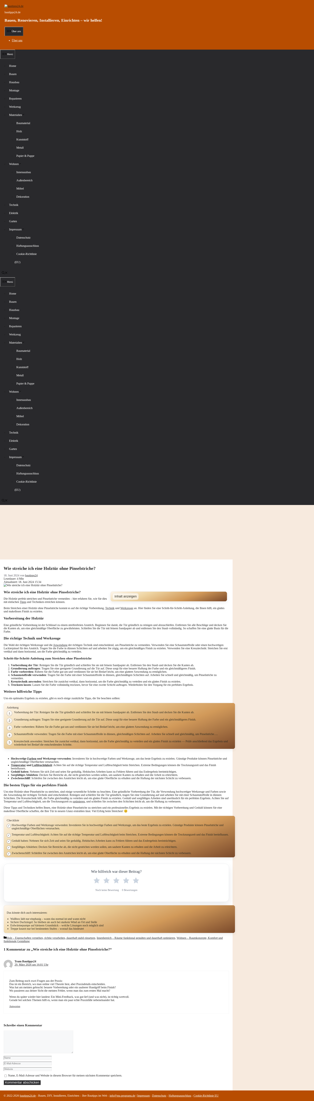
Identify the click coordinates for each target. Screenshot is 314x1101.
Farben (31, 758)
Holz (19, 131)
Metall (20, 147)
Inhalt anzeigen (125, 596)
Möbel (20, 188)
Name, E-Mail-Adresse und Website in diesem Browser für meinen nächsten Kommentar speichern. (65, 1075)
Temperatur (18, 765)
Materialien (15, 114)
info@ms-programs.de (122, 1095)
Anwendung (60, 645)
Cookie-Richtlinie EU (206, 1095)
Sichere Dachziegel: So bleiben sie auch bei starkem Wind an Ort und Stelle (53, 922)
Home (12, 65)
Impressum (15, 229)
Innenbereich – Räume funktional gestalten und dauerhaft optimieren (136, 937)
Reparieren (15, 98)
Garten (13, 221)
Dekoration (22, 196)
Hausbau (14, 82)
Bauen (13, 74)
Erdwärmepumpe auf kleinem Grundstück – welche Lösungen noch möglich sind (57, 925)
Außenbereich (24, 180)
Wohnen (14, 164)
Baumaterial (23, 123)
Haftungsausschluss (27, 245)
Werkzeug (15, 106)
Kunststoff (22, 139)
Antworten (14, 1006)
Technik (13, 204)
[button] (4, 273)
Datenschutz (23, 237)
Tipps (23, 601)
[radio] (96, 880)
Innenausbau (23, 172)
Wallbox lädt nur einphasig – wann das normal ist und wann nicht (47, 918)
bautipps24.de (13, 12)
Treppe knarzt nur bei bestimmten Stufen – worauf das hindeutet (47, 928)
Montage (14, 90)
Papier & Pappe (25, 155)
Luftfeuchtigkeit (42, 765)
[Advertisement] (157, 532)
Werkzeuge (126, 608)
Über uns (17, 40)
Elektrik (13, 213)
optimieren (79, 801)
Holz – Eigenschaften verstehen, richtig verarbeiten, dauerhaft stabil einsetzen (51, 937)
